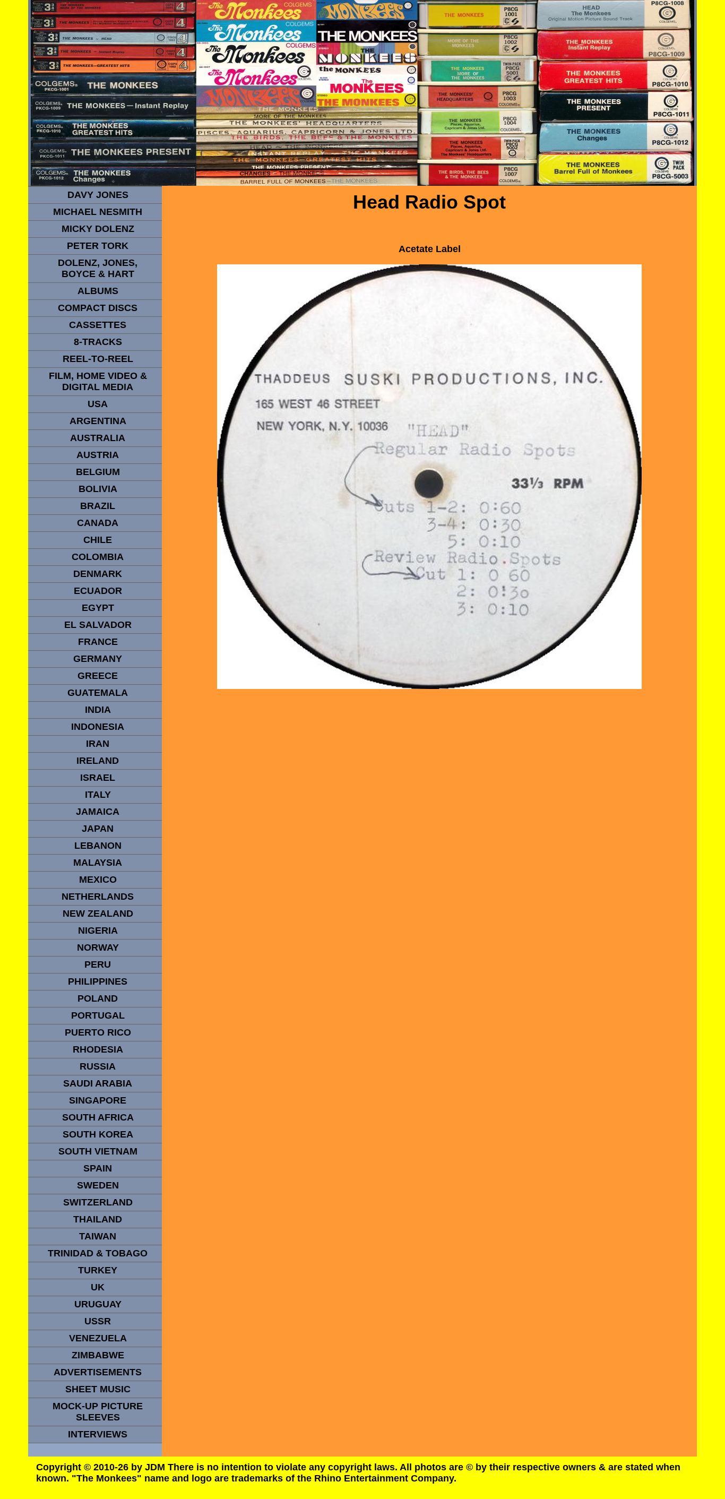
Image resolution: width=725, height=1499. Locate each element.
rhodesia (98, 1049)
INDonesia (97, 726)
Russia (98, 1066)
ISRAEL (97, 777)
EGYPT (98, 607)
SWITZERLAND (98, 1202)
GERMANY (97, 658)
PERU (97, 964)
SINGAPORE (97, 1100)
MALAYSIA (97, 862)
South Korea (98, 1134)
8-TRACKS (98, 342)
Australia (97, 438)
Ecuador (98, 590)
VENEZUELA (98, 1338)
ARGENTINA (98, 421)
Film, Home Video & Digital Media (98, 381)
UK (98, 1287)
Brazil (97, 506)
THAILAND (97, 1219)
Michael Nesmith (97, 211)
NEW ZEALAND (98, 913)
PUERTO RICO (98, 1032)
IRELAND (97, 760)
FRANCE (98, 641)
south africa (98, 1117)
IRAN (97, 743)
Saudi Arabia (97, 1083)
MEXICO (98, 879)
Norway (98, 947)
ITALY (98, 794)
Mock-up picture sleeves (98, 1412)
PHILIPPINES (97, 981)
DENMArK (97, 573)
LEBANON (98, 845)
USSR (97, 1321)
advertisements (98, 1372)
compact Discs (97, 308)
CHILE (97, 540)
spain (97, 1168)
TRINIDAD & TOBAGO (98, 1253)
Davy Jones (97, 194)
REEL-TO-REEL (98, 359)
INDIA (98, 709)
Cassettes (97, 325)
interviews (97, 1434)
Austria (97, 455)
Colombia (98, 557)
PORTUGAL (98, 1015)
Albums (97, 291)
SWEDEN (98, 1185)
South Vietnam (97, 1151)
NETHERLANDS (98, 896)
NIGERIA (98, 930)
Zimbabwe (98, 1355)
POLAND (97, 998)
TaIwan (97, 1236)
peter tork (97, 245)
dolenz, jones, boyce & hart (97, 268)
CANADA (97, 523)
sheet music (98, 1389)
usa (98, 404)
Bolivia (98, 489)
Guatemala (97, 692)
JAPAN (98, 828)
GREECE (97, 675)
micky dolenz (98, 228)
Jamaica (97, 811)
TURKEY (97, 1270)
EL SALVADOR (98, 624)
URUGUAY (98, 1304)
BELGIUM (98, 472)
